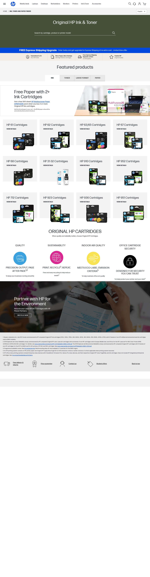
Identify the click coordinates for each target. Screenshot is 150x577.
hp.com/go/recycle (29, 348)
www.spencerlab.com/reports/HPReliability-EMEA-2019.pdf (74, 346)
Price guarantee (46, 364)
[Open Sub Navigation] (4, 4)
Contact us (72, 364)
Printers (75, 4)
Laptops (35, 4)
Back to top (136, 364)
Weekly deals (24, 4)
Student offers (101, 364)
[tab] (52, 78)
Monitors (66, 4)
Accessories (96, 4)
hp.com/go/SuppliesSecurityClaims (22, 355)
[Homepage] (13, 4)
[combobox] (141, 11)
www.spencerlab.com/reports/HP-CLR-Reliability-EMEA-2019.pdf (53, 344)
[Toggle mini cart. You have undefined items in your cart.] (145, 4)
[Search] (130, 4)
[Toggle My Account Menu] (139, 4)
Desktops (44, 4)
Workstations (55, 4)
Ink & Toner (85, 4)
